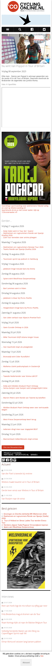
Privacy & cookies (12, 453)
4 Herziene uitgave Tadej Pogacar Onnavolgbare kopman (25, 525)
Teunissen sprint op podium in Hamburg (20, 259)
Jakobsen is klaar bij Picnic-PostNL (17, 298)
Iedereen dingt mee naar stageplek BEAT (20, 429)
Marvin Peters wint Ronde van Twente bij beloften (24, 398)
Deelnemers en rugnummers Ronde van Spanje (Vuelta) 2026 (23, 234)
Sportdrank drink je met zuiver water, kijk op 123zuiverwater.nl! (20, 211)
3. (2, 520)
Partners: (9, 454)
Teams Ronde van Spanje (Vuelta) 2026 (19, 249)
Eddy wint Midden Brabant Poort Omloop (20, 386)
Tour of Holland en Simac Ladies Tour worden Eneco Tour (24, 521)
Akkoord (26, 662)
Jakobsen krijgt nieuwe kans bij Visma (19, 269)
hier (41, 655)
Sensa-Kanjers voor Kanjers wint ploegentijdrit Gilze (25, 388)
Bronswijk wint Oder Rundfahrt (16, 356)
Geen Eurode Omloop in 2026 (15, 327)
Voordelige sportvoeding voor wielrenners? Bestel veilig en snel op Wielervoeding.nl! (25, 207)
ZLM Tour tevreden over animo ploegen (20, 237)
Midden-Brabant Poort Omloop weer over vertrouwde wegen (25, 408)
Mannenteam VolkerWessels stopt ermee (20, 439)
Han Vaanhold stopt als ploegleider (18, 347)
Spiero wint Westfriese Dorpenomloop (19, 278)
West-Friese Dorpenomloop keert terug (19, 419)
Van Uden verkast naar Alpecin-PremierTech (22, 317)
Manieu (34, 454)
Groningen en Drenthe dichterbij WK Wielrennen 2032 (25, 514)
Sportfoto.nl (22, 454)
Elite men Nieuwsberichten (13, 447)
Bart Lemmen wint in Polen (14, 288)
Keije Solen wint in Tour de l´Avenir (18, 231)
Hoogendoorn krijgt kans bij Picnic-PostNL (20, 308)
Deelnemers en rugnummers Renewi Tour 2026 (23, 247)
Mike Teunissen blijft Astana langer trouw (21, 337)
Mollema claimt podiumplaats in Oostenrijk (21, 366)
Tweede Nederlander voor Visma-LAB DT (20, 376)
